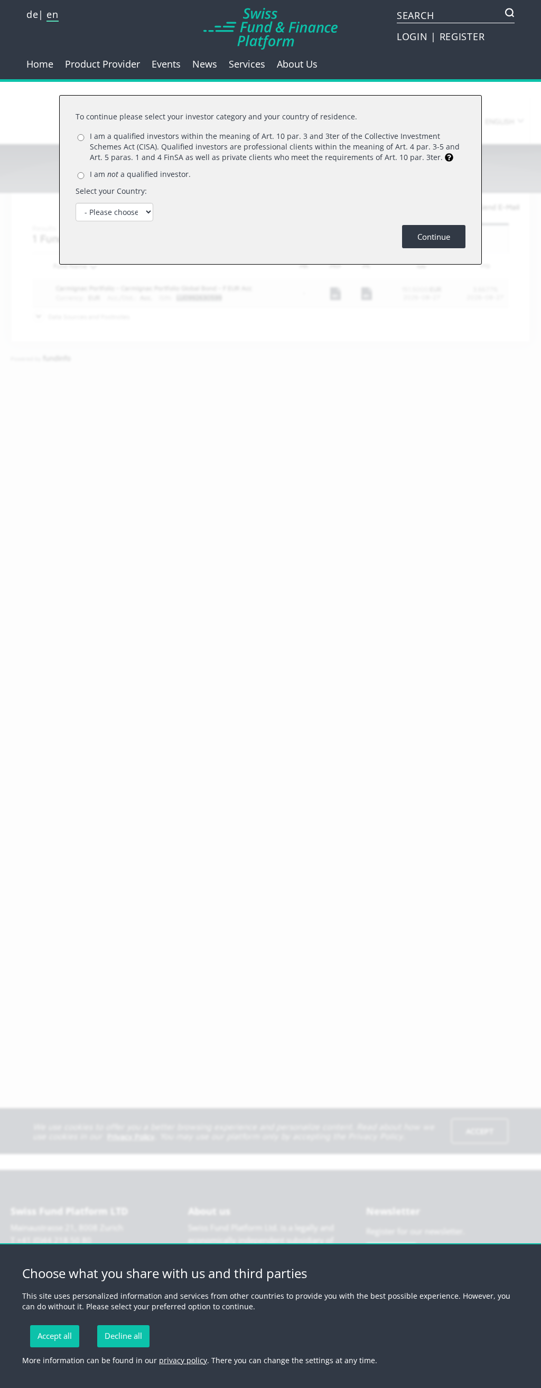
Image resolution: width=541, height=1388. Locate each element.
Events (166, 64)
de (32, 14)
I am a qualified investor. (140, 174)
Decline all (123, 1335)
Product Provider (102, 64)
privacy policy (183, 1360)
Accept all (55, 1335)
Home (39, 64)
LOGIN (414, 36)
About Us (297, 64)
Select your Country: (111, 191)
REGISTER (462, 36)
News (204, 64)
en (52, 14)
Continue (433, 236)
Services (247, 64)
